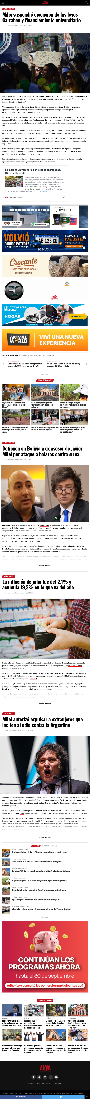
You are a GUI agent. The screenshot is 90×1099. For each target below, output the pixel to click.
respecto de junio (75, 665)
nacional (33, 679)
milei (31, 356)
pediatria (38, 356)
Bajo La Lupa (46, 1083)
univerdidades (49, 356)
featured (23, 356)
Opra (22, 813)
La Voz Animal (57, 1083)
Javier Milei (44, 525)
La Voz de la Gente (34, 1083)
